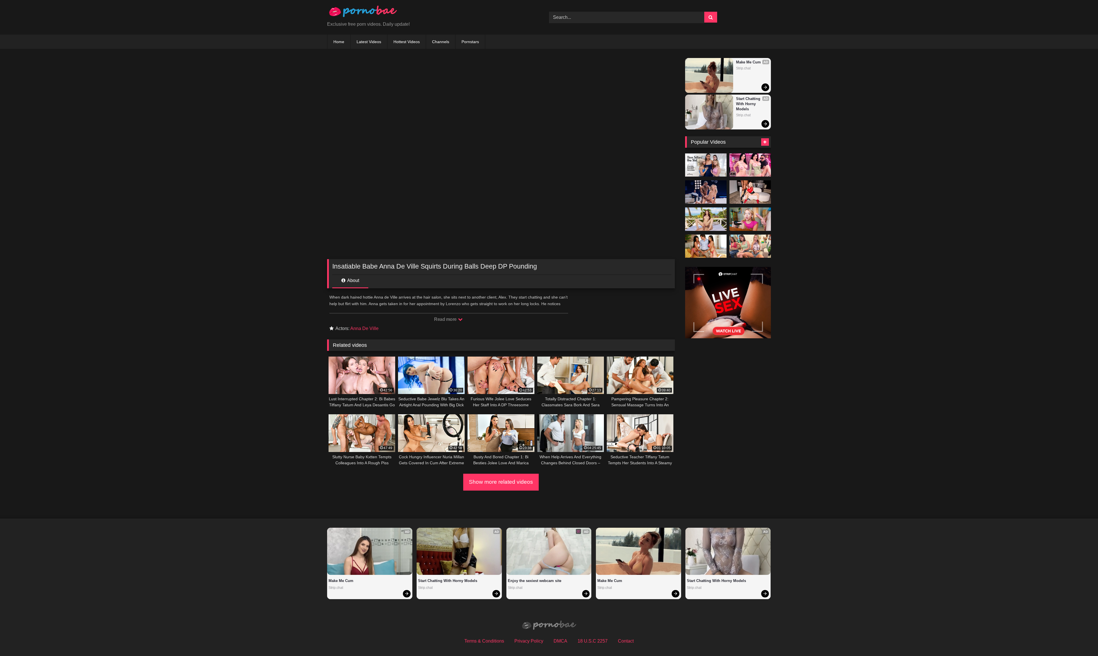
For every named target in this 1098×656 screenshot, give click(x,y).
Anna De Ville (364, 328)
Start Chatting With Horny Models (748, 104)
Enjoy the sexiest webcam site (534, 581)
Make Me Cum (748, 62)
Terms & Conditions (484, 641)
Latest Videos (369, 41)
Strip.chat (743, 68)
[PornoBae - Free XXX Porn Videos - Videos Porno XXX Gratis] (363, 13)
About (352, 280)
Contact (626, 641)
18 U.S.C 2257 (593, 641)
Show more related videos (501, 482)
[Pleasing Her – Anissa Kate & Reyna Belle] (706, 246)
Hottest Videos (406, 41)
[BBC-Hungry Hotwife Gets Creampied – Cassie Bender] (706, 192)
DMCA (560, 641)
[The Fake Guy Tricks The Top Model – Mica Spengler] (750, 165)
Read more (446, 319)
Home (338, 41)
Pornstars (470, 41)
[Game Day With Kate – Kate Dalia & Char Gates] (750, 246)
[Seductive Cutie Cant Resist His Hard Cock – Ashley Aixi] (706, 219)
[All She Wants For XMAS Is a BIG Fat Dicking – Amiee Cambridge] (750, 219)
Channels (440, 41)
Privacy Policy (528, 641)
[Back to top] (1080, 639)
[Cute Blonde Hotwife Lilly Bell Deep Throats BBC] (750, 192)
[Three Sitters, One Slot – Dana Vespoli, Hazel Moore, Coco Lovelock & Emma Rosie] (706, 165)
